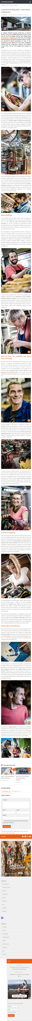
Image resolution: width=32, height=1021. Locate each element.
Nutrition (4, 901)
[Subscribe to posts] (2, 918)
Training (4, 927)
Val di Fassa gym (24, 636)
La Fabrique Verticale (7, 2)
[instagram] (28, 836)
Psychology (5, 933)
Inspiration (4, 894)
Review (15, 5)
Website (4, 815)
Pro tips (4, 930)
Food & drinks (5, 944)
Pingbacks (16, 791)
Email (18, 810)
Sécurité (4, 911)
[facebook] (25, 836)
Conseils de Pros (6, 887)
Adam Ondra (7, 636)
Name (4, 810)
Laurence (4, 14)
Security (4, 954)
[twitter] (23, 836)
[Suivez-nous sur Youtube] (30, 836)
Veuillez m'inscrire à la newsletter (15, 1003)
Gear (11, 5)
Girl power (4, 947)
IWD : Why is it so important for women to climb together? (22, 778)
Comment (5, 800)
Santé (3, 897)
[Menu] (30, 2)
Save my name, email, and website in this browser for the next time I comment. (15, 821)
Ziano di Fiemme (14, 63)
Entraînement (5, 884)
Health (4, 940)
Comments (6, 791)
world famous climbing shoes (9, 38)
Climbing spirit (5, 5)
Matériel (4, 908)
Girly (3, 904)
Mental (4, 891)
